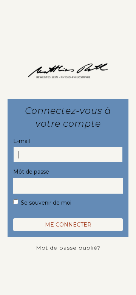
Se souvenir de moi (46, 202)
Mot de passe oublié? (68, 247)
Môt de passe (31, 171)
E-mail (21, 141)
